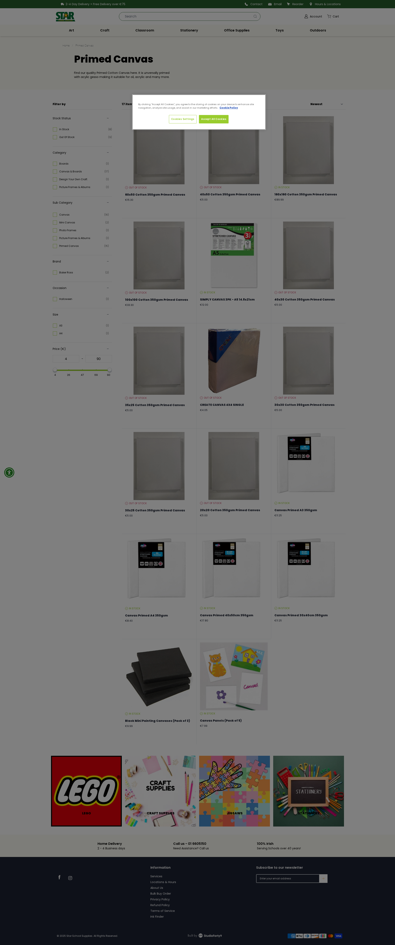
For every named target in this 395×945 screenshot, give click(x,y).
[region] (199, 112)
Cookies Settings (182, 119)
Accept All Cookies (213, 119)
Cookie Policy (229, 107)
